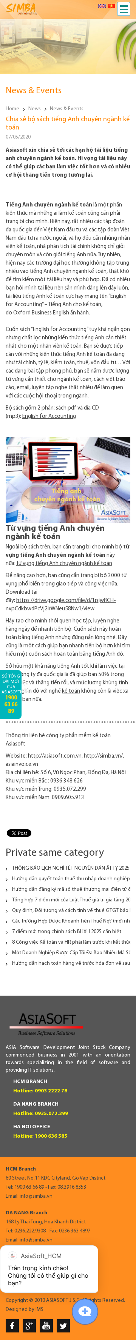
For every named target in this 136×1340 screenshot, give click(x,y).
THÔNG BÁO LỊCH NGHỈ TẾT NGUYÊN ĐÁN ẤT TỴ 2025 (71, 868)
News (34, 109)
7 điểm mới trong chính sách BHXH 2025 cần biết (66, 932)
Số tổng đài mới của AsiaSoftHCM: (12, 694)
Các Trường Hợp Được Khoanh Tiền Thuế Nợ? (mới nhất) (74, 921)
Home (12, 109)
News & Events (66, 109)
